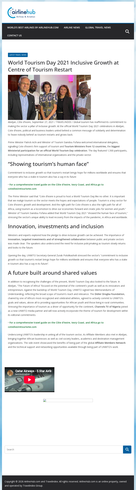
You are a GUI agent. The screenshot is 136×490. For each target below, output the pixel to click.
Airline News (72, 27)
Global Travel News (98, 27)
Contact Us (14, 35)
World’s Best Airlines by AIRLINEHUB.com (33, 27)
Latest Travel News (17, 55)
